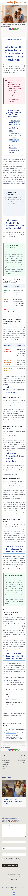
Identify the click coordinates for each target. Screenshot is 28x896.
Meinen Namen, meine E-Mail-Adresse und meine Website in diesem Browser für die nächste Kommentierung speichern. (13, 860)
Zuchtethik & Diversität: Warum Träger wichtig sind (14, 139)
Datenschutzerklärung (14, 874)
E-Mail (5, 848)
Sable (8, 183)
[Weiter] (24, 793)
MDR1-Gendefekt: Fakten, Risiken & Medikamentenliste (14, 122)
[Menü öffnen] (25, 2)
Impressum (14, 879)
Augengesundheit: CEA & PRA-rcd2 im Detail (14, 128)
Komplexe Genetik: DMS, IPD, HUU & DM (15, 134)
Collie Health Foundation (11, 732)
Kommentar (6, 826)
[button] (9, 29)
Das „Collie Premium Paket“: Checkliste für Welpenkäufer (15, 145)
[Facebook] (14, 893)
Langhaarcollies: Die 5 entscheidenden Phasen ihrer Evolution (12, 801)
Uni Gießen (16, 340)
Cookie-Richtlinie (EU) (14, 877)
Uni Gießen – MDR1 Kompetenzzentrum (14, 728)
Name (5, 842)
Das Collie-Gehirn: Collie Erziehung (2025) (21, 759)
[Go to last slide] (4, 793)
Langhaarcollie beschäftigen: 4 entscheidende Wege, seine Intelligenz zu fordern (6, 762)
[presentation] (14, 788)
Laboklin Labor (9, 737)
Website (5, 855)
